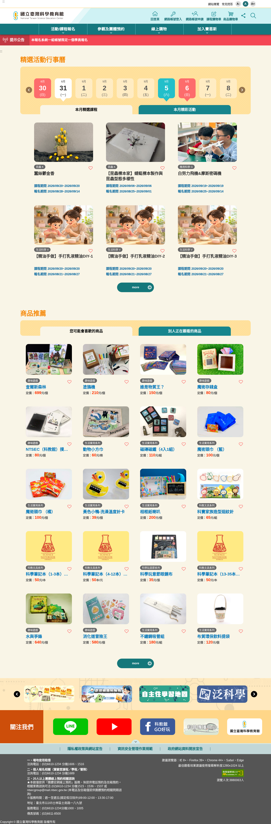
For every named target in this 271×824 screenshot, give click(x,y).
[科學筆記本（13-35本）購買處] (220, 546)
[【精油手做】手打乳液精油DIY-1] (63, 225)
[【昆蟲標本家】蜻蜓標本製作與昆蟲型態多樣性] (135, 142)
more (135, 287)
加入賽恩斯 (207, 29)
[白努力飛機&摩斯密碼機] (207, 142)
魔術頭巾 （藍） (212, 449)
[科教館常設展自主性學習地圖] (164, 693)
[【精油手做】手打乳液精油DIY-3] (207, 225)
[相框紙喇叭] (163, 484)
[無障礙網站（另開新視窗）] (195, 773)
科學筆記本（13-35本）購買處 (218, 574)
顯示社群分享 (243, 15)
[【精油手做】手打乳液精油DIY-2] (135, 225)
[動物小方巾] (106, 421)
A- (238, 3)
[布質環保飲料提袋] (220, 608)
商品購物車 (230, 19)
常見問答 (227, 4)
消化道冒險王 (95, 636)
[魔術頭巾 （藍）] (220, 421)
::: (3, 1)
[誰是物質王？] (163, 359)
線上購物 (159, 29)
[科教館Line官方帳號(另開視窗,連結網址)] (70, 726)
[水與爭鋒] (49, 608)
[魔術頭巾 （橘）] (49, 484)
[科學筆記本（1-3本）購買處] (49, 546)
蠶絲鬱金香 (44, 173)
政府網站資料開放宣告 (185, 748)
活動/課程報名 (63, 29)
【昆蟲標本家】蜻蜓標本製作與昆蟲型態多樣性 (134, 176)
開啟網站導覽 (135, 741)
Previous (29, 90)
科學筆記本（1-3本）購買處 (47, 574)
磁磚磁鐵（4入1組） (158, 449)
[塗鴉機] (106, 359)
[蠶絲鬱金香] (63, 142)
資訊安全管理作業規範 (135, 748)
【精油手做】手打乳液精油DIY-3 (207, 256)
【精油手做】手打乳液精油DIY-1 (63, 256)
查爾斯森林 (36, 387)
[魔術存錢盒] (220, 359)
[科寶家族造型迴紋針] (220, 484)
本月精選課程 (86, 110)
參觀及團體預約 (111, 29)
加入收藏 (90, 168)
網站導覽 (213, 4)
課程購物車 (213, 19)
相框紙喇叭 (150, 511)
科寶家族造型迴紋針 (215, 511)
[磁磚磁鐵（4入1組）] (163, 421)
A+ (253, 3)
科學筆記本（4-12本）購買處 (105, 574)
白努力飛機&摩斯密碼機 (199, 173)
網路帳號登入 (173, 19)
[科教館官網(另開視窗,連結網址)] (244, 726)
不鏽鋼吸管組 (152, 636)
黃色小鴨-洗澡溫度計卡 (104, 511)
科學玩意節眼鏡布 (156, 574)
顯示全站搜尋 (253, 15)
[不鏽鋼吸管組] (163, 608)
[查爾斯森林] (49, 359)
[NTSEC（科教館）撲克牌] (49, 421)
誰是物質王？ (152, 387)
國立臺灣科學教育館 (39, 15)
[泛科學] (222, 694)
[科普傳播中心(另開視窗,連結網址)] (201, 726)
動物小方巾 (93, 449)
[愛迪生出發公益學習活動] (49, 693)
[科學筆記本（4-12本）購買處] (106, 546)
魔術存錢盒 (207, 387)
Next (242, 90)
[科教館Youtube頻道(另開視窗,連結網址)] (114, 726)
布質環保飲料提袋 (213, 636)
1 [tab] (135, 39)
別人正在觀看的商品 (184, 331)
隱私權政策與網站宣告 (85, 748)
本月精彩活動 (185, 110)
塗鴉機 (89, 387)
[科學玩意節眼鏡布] (163, 546)
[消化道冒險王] (106, 608)
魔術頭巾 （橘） (40, 511)
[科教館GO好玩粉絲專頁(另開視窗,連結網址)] (157, 726)
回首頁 (155, 19)
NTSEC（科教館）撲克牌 (47, 449)
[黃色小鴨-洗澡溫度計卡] (106, 484)
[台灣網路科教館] (107, 693)
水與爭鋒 (34, 636)
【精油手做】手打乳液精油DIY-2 (135, 256)
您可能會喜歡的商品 (86, 331)
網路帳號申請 (195, 19)
